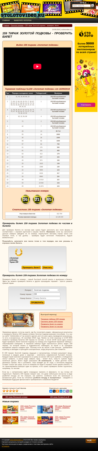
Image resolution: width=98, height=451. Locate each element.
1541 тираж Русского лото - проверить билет (62, 418)
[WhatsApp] (70, 391)
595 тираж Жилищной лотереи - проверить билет (63, 407)
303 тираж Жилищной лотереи (16, 397)
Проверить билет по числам (52, 327)
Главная (6, 20)
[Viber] (67, 391)
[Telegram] (64, 391)
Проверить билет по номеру (52, 324)
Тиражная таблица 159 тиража (53, 319)
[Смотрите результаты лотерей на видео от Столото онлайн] (24, 15)
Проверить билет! (31, 267)
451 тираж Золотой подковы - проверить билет (27, 418)
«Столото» (5, 446)
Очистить (47, 267)
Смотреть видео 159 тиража (52, 321)
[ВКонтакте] (50, 391)
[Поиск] (92, 5)
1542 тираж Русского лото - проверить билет (27, 407)
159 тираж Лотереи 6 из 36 (59, 397)
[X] (54, 391)
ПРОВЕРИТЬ (37, 302)
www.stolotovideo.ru (16, 440)
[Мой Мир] (60, 391)
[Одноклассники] (57, 391)
